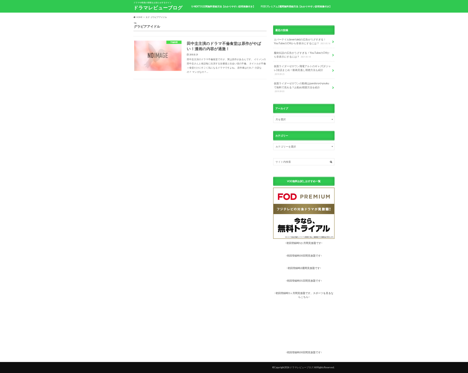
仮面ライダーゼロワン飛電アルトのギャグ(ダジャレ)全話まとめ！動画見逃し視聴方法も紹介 (302, 70)
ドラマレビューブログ (158, 7)
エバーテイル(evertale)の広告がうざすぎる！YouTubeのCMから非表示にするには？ (302, 41)
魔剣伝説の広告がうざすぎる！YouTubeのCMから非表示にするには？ (301, 54)
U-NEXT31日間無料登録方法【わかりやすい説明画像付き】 (223, 6)
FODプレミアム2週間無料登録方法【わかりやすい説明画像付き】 (296, 6)
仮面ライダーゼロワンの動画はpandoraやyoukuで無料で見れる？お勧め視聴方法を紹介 (301, 87)
